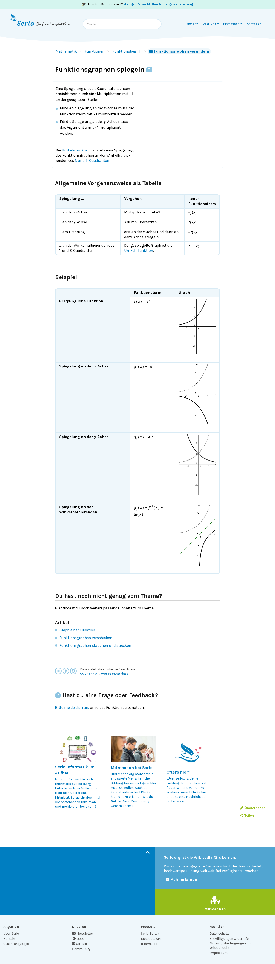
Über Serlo (11, 933)
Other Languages (16, 944)
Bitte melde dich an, (72, 707)
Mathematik (66, 51)
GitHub (81, 944)
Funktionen (95, 51)
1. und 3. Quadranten (92, 160)
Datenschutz (219, 933)
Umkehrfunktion (76, 150)
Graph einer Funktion (77, 630)
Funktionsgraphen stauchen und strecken (95, 645)
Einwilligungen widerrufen (230, 939)
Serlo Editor (150, 933)
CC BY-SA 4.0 (88, 673)
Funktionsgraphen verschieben (85, 637)
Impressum (219, 953)
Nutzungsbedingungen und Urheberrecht (231, 945)
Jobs (80, 939)
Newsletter (84, 933)
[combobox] (122, 24)
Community (81, 949)
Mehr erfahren (183, 879)
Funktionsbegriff (127, 51)
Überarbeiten (255, 808)
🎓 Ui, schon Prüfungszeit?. (138, 4)
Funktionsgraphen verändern (181, 51)
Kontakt (9, 939)
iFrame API (149, 944)
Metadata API (151, 939)
